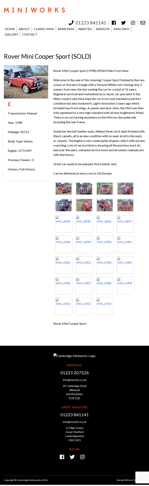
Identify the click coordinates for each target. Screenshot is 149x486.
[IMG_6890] (63, 205)
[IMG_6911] (84, 306)
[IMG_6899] (84, 244)
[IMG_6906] (63, 285)
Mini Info (121, 29)
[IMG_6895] (84, 224)
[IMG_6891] (84, 205)
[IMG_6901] (125, 244)
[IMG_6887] (84, 188)
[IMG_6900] (104, 244)
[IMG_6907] (84, 285)
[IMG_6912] (104, 306)
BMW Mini (66, 29)
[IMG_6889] (125, 188)
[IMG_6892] (104, 205)
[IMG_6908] (104, 285)
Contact (29, 34)
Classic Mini (44, 29)
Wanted (85, 29)
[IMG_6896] (104, 224)
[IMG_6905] (125, 265)
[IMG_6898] (63, 244)
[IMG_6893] (125, 205)
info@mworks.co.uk (74, 379)
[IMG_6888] (104, 188)
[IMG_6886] (63, 188)
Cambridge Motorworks (37, 10)
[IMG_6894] (63, 224)
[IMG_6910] (63, 306)
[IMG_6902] (63, 265)
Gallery (11, 34)
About (24, 29)
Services (103, 29)
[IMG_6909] (125, 285)
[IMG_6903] (84, 265)
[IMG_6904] (104, 265)
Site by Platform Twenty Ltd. (131, 480)
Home (10, 29)
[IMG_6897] (125, 224)
